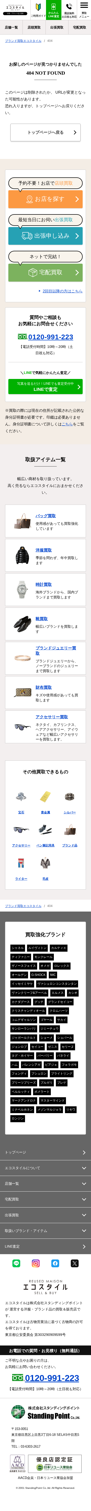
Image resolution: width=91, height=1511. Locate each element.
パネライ (63, 1055)
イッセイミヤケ (22, 983)
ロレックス (61, 966)
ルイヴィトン (37, 948)
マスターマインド (52, 1100)
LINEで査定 (45, 387)
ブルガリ (46, 1082)
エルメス (58, 993)
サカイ (61, 1020)
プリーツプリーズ (24, 1082)
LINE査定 (12, 1246)
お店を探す (50, 199)
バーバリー (45, 1055)
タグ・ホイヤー (22, 1055)
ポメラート (42, 1091)
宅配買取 (50, 272)
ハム (15, 1064)
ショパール (64, 1037)
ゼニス (52, 1047)
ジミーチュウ (49, 1028)
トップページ (15, 1152)
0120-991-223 (50, 337)
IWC (53, 975)
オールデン (19, 975)
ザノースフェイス (24, 966)
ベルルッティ (21, 1091)
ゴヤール (46, 1020)
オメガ (45, 966)
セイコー (37, 1047)
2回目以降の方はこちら (63, 291)
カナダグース (21, 1002)
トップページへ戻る (45, 132)
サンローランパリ (24, 1028)
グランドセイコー (60, 1002)
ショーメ (46, 1037)
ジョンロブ (19, 1047)
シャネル (18, 948)
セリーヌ (68, 1047)
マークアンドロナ (24, 1100)
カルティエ (58, 948)
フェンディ (19, 1073)
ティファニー (21, 957)
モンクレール (43, 957)
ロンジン (18, 1118)
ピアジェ (51, 1064)
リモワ (70, 1109)
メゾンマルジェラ (49, 1109)
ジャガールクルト (24, 1037)
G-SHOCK (38, 975)
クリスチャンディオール (28, 1010)
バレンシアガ (31, 1064)
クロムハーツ (59, 1010)
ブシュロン (39, 1073)
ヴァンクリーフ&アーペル (29, 993)
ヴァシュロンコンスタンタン (57, 983)
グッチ (38, 1002)
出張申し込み (52, 236)
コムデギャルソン (24, 1020)
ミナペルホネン (22, 1109)
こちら (67, 424)
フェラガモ (69, 1064)
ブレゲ (61, 1082)
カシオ (72, 993)
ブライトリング (61, 1073)
